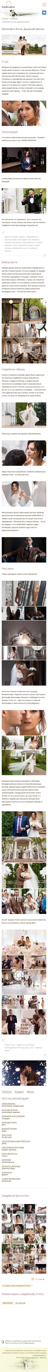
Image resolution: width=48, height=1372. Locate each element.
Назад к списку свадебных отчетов (17, 1286)
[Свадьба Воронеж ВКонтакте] (44, 12)
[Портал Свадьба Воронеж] (8, 4)
